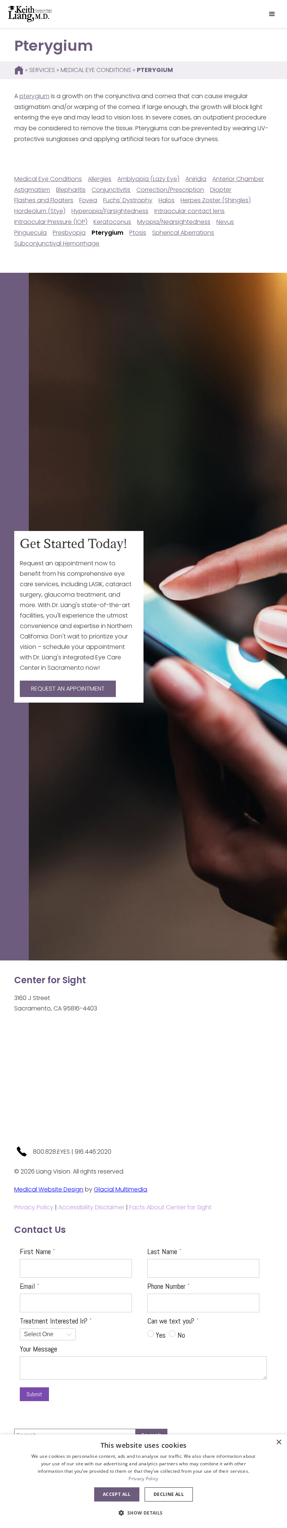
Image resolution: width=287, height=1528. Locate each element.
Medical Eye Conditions (96, 70)
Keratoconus (112, 222)
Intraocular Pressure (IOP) (50, 222)
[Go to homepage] (29, 14)
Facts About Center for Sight (170, 1207)
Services (42, 70)
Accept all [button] (117, 1494)
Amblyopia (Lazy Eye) (148, 179)
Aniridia (195, 179)
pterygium (34, 96)
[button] (272, 14)
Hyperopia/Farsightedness (109, 211)
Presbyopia (69, 232)
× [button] (278, 1442)
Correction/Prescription (170, 189)
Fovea (88, 200)
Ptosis (137, 232)
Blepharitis (71, 189)
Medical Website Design (48, 1189)
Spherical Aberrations (183, 232)
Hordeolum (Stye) (39, 211)
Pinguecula (30, 232)
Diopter (220, 189)
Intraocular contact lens (189, 211)
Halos (166, 200)
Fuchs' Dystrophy (127, 200)
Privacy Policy (33, 1207)
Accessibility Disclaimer (91, 1207)
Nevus (225, 222)
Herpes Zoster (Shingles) (215, 200)
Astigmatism (32, 189)
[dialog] (143, 1481)
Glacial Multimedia (120, 1189)
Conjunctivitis (111, 189)
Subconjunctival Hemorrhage (56, 243)
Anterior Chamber (238, 179)
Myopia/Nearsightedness (173, 222)
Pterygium (107, 232)
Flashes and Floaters (43, 200)
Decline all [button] (169, 1494)
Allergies (99, 179)
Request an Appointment (68, 688)
